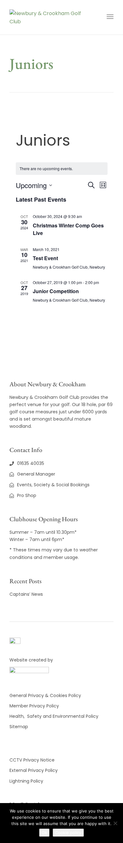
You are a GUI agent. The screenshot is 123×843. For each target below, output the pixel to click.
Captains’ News (26, 594)
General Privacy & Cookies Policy (45, 695)
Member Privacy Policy (34, 706)
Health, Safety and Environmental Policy (53, 716)
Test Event (45, 258)
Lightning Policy (26, 781)
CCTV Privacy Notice (32, 760)
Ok (44, 832)
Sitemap (18, 726)
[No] (115, 823)
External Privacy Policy (33, 770)
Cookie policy (68, 832)
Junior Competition (56, 291)
